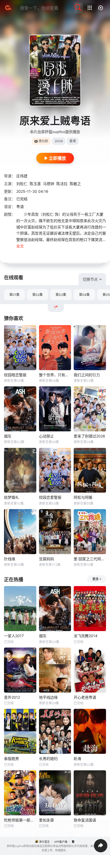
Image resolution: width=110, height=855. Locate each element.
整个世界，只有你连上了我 (55, 375)
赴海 (77, 758)
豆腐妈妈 (46, 559)
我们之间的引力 (87, 375)
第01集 (14, 295)
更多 (95, 579)
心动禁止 (46, 436)
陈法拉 (62, 183)
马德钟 (48, 183)
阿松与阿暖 (83, 497)
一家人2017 (14, 635)
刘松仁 (22, 183)
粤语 (20, 206)
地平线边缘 (48, 697)
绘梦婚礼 (11, 497)
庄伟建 (22, 176)
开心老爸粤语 (85, 697)
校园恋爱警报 (50, 497)
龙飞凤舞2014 (85, 635)
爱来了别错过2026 (89, 436)
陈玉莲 (35, 183)
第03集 (61, 295)
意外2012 (12, 697)
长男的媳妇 (48, 758)
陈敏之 (75, 183)
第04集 (84, 295)
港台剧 (43, 141)
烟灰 (7, 436)
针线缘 (9, 559)
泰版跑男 (11, 758)
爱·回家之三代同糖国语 (90, 559)
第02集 (37, 295)
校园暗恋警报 (15, 375)
